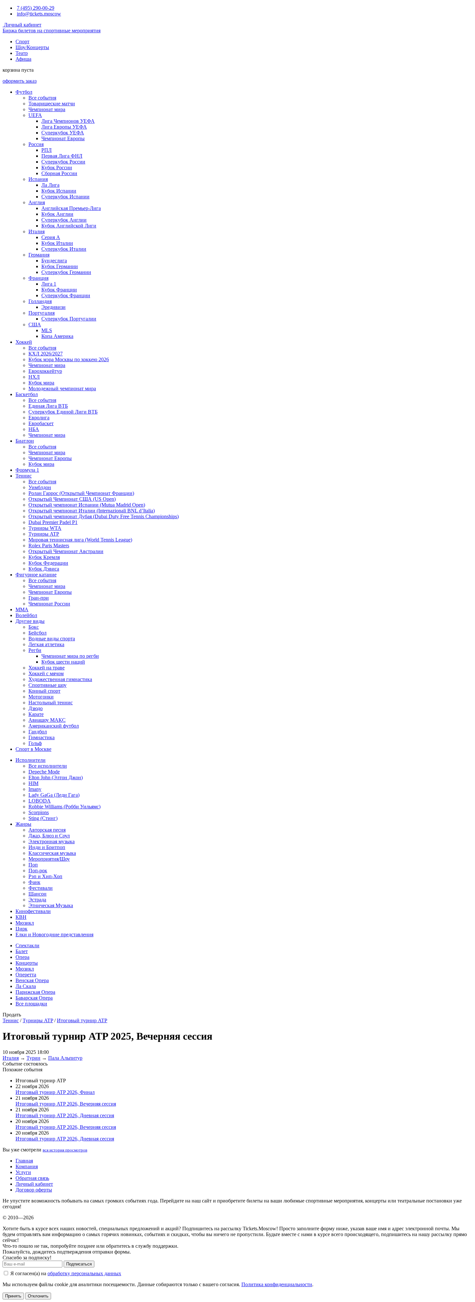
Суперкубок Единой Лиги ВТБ (63, 412)
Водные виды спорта (51, 638)
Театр (22, 53)
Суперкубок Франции (65, 295)
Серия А (50, 237)
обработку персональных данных (84, 1273)
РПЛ (46, 150)
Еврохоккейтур (45, 371)
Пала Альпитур (65, 1058)
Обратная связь (32, 1178)
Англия (36, 202)
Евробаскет (41, 423)
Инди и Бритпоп (46, 847)
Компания (27, 1166)
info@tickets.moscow (39, 13)
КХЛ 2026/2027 (45, 353)
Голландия (40, 301)
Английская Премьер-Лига (71, 208)
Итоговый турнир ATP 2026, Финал (55, 1092)
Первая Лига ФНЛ (61, 156)
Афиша (23, 59)
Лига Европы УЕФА (64, 127)
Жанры (23, 824)
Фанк (34, 882)
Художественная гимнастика (60, 679)
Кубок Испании (58, 191)
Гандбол (37, 731)
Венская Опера (32, 980)
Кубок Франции (59, 289)
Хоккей (24, 342)
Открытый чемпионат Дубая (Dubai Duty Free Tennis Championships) (103, 516)
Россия (36, 144)
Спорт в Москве (33, 749)
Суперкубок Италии (63, 249)
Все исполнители (47, 766)
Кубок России (56, 167)
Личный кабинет (22, 24)
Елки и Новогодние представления (54, 934)
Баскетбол (27, 394)
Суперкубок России (63, 161)
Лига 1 (48, 284)
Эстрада (37, 899)
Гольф (35, 743)
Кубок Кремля (44, 557)
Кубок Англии (57, 214)
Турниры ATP (43, 534)
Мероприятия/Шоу (49, 859)
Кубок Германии (59, 266)
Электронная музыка (51, 841)
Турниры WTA (44, 528)
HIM (33, 783)
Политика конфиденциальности (276, 1284)
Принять (13, 1296)
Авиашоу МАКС (47, 720)
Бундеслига (54, 260)
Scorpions (38, 812)
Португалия (41, 313)
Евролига (38, 417)
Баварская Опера (34, 998)
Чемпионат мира (46, 109)
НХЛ (34, 377)
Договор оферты (34, 1189)
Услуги (23, 1172)
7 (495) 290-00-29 (35, 8)
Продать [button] (12, 1014)
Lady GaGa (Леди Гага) (53, 795)
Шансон (37, 894)
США (34, 324)
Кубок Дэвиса (43, 569)
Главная (24, 1160)
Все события (42, 97)
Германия (38, 254)
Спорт (22, 41)
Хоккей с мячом (46, 673)
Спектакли (27, 945)
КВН (21, 917)
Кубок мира (41, 382)
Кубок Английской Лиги (68, 225)
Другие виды (30, 621)
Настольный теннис (50, 702)
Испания (38, 179)
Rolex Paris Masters (48, 545)
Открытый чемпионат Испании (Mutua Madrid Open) (86, 505)
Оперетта (26, 974)
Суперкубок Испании (65, 196)
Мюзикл (25, 923)
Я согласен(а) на (65, 1273)
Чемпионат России (49, 603)
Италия (36, 231)
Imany (34, 789)
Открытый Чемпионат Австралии (65, 551)
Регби (34, 650)
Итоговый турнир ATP (82, 1020)
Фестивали (40, 888)
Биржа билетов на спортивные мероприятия (51, 30)
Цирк (21, 928)
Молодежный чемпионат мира (62, 388)
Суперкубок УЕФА (62, 132)
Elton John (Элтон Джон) (55, 777)
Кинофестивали (33, 911)
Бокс (33, 627)
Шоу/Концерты (32, 47)
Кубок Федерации (48, 563)
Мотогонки (41, 696)
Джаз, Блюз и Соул (49, 835)
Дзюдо (35, 708)
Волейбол (26, 615)
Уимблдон (39, 487)
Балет (22, 951)
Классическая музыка (52, 853)
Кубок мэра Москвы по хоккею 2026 (68, 359)
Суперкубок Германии (66, 272)
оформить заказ (20, 81)
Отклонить (38, 1296)
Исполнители (31, 760)
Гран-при (38, 598)
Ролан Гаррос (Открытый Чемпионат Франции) (81, 493)
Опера (22, 957)
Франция (38, 278)
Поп (33, 864)
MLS (46, 330)
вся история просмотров (65, 1150)
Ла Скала (26, 986)
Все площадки (31, 1003)
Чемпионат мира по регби (70, 656)
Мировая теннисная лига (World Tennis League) (80, 539)
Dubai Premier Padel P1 (53, 522)
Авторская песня (47, 830)
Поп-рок (37, 870)
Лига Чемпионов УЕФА (68, 121)
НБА (33, 429)
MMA (22, 609)
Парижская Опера (35, 992)
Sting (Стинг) (43, 818)
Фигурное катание (36, 574)
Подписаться (79, 1264)
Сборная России (59, 173)
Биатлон (25, 441)
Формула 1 (27, 470)
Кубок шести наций (63, 662)
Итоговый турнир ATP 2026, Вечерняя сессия (66, 1104)
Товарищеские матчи (51, 103)
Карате (36, 714)
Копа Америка (57, 336)
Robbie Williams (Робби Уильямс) (64, 806)
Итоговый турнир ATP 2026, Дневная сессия (65, 1115)
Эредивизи (53, 307)
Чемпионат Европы (63, 138)
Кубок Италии (57, 243)
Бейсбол (37, 632)
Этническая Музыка (50, 905)
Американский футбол (53, 726)
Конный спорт (44, 691)
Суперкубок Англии (64, 220)
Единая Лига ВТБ (48, 406)
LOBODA (39, 800)
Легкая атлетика (46, 644)
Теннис (24, 475)
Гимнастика (41, 737)
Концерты (27, 963)
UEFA (35, 115)
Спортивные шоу (47, 685)
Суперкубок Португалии (68, 318)
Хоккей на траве (46, 667)
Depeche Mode (44, 771)
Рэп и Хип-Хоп (45, 876)
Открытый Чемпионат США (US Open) (72, 499)
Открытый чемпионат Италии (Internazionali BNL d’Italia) (91, 510)
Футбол (24, 92)
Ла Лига (50, 185)
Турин (33, 1058)
